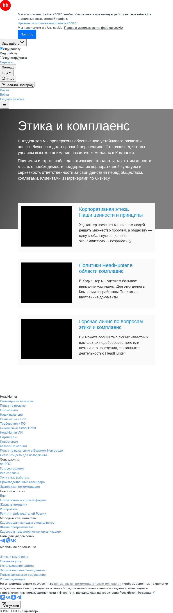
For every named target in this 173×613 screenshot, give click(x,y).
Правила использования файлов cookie (93, 27)
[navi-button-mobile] (4, 105)
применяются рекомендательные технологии (87, 583)
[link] (8, 79)
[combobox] (10, 605)
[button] (4, 90)
